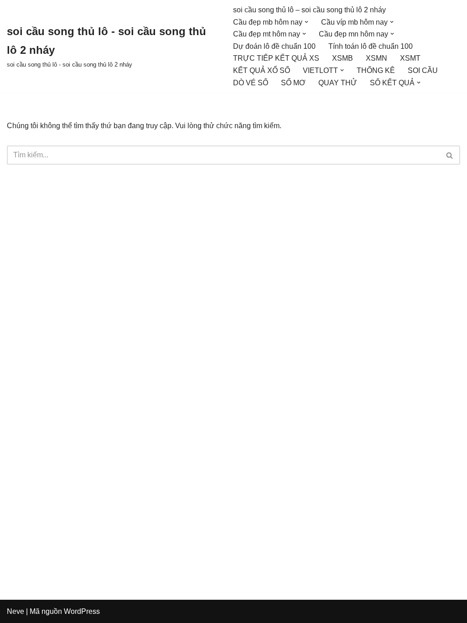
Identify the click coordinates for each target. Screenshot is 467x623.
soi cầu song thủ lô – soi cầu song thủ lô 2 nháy (309, 10)
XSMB (342, 58)
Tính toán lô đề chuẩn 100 (370, 46)
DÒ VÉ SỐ (250, 83)
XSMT (410, 58)
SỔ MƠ (293, 83)
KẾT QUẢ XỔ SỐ (261, 70)
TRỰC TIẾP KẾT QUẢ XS (276, 58)
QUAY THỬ (337, 83)
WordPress (82, 611)
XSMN (376, 58)
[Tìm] (450, 155)
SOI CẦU (423, 70)
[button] (306, 22)
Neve (15, 611)
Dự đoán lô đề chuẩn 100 (274, 46)
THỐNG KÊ (376, 70)
